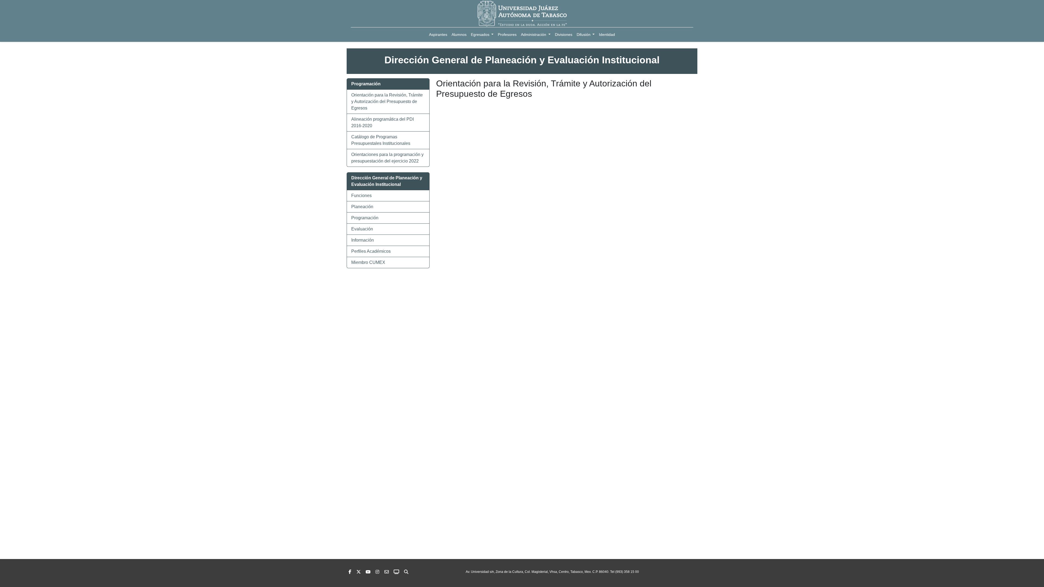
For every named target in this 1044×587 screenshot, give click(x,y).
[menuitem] (438, 35)
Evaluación (362, 229)
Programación (364, 218)
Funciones (361, 195)
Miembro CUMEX (368, 262)
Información (362, 240)
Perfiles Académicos (371, 251)
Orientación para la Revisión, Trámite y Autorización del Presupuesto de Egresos (387, 101)
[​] (377, 572)
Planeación (362, 206)
